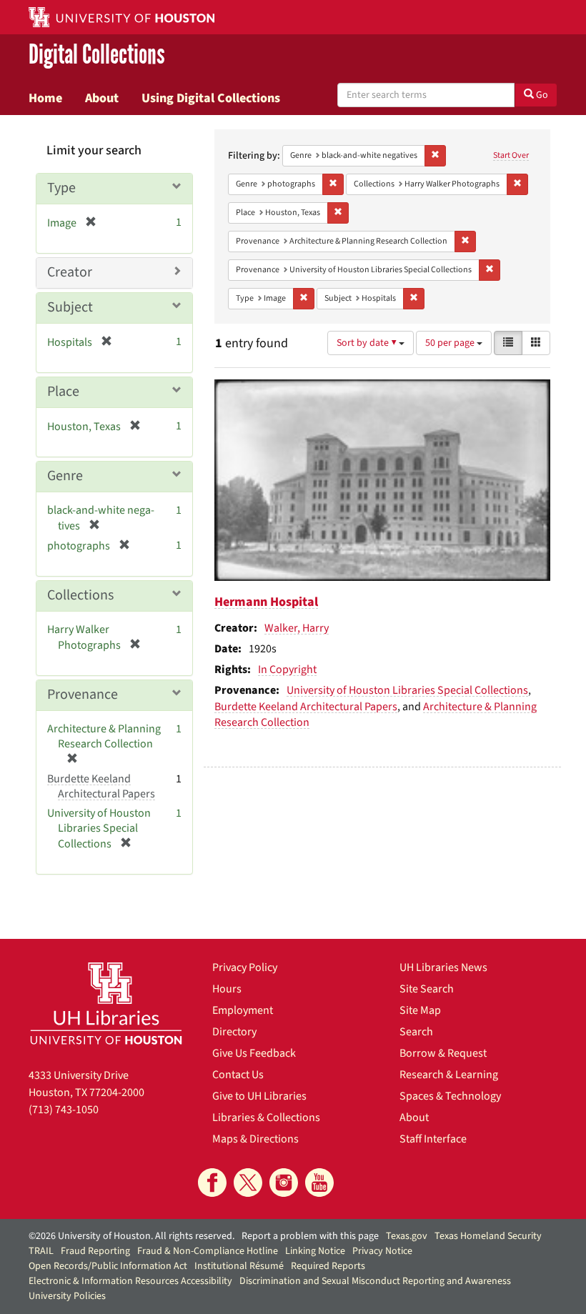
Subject (70, 307)
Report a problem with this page (310, 1236)
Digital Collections (97, 54)
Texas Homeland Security (488, 1236)
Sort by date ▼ (368, 343)
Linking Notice (315, 1251)
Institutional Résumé (239, 1266)
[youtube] (319, 1182)
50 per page (451, 343)
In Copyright (287, 669)
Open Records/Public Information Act (108, 1266)
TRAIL (41, 1251)
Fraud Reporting (95, 1251)
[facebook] (212, 1182)
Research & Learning (448, 1074)
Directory (234, 1032)
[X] (248, 1182)
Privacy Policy (244, 967)
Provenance (82, 695)
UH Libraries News (443, 967)
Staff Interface (433, 1139)
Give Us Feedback (254, 1053)
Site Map (420, 1010)
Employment (242, 1010)
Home (45, 98)
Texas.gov (406, 1236)
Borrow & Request (443, 1053)
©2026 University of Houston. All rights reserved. (131, 1236)
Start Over (511, 155)
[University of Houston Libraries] (106, 1003)
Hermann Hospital (266, 602)
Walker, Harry (296, 628)
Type (61, 188)
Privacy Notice (382, 1251)
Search (416, 1032)
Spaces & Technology (450, 1096)
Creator (69, 272)
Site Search (426, 989)
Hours (227, 989)
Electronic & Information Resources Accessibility (130, 1281)
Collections (80, 595)
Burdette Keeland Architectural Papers (305, 707)
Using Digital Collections (210, 98)
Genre (65, 476)
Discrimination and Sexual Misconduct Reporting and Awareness (375, 1281)
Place (63, 392)
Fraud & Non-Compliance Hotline (207, 1251)
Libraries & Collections (266, 1117)
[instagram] (283, 1182)
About (102, 98)
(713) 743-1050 (64, 1110)
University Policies (67, 1296)
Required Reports (328, 1266)
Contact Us (238, 1074)
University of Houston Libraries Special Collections (407, 690)
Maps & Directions (255, 1139)
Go (541, 95)
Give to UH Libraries (259, 1096)
